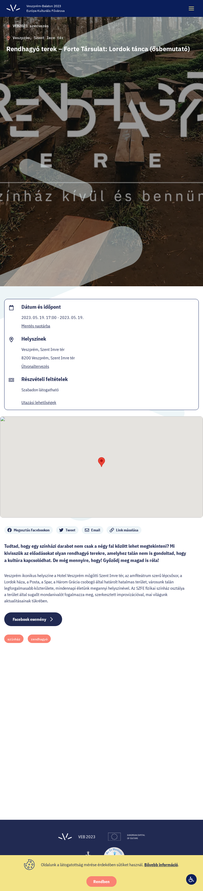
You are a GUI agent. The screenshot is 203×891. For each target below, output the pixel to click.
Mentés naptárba (35, 325)
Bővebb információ (161, 864)
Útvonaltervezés (35, 366)
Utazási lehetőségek (38, 402)
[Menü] (191, 8)
